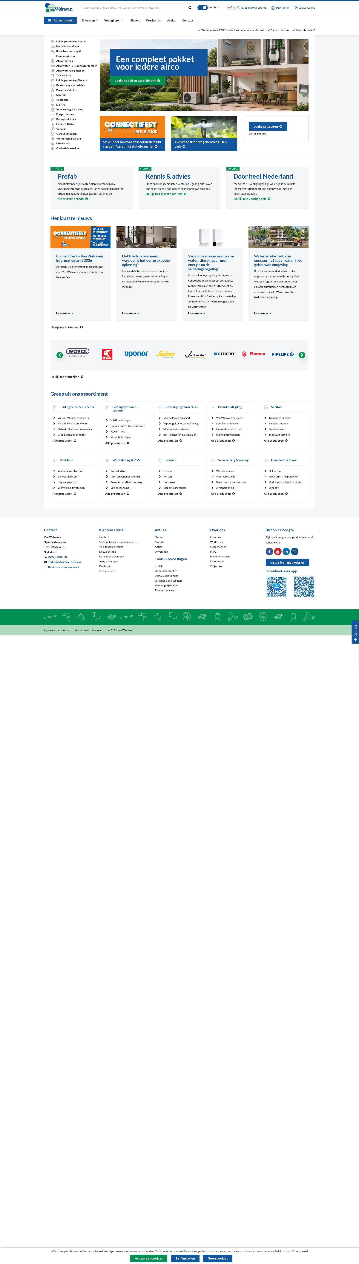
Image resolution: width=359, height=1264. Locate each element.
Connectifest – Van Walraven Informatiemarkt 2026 (79, 258)
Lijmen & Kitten (65, 124)
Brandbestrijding (66, 90)
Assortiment (63, 20)
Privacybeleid (81, 630)
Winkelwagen (306, 7)
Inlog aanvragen (108, 561)
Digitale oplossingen (167, 575)
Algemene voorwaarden (57, 630)
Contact (187, 20)
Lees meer (63, 313)
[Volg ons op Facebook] (269, 551)
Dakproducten (65, 114)
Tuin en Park (63, 75)
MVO (213, 551)
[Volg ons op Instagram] (294, 551)
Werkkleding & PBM (68, 138)
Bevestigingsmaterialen (70, 85)
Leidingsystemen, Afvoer (71, 41)
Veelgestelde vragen (111, 546)
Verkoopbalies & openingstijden (117, 541)
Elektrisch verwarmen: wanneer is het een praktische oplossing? (146, 260)
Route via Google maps (62, 566)
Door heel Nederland (263, 176)
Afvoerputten (64, 60)
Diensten (88, 20)
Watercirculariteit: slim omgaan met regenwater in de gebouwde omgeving (278, 260)
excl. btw (213, 7)
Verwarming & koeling (233, 460)
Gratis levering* (305, 30)
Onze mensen (218, 546)
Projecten (216, 566)
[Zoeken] (190, 7)
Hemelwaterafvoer (67, 46)
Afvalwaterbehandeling (70, 70)
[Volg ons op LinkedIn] (286, 551)
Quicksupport (107, 571)
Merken (96, 630)
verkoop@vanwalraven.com (65, 561)
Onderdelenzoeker (67, 148)
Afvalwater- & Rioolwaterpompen (76, 65)
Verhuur (61, 128)
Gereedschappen (66, 133)
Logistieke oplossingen (168, 580)
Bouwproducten (66, 119)
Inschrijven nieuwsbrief (287, 562)
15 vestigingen (280, 30)
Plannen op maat (164, 590)
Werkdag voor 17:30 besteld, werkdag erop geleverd (232, 30)
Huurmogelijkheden (166, 585)
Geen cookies (218, 1258)
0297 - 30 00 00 (57, 557)
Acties (171, 20)
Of (257, 133)
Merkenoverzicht (220, 556)
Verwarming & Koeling (69, 109)
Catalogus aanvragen (111, 556)
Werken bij (153, 20)
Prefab (67, 176)
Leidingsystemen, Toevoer (72, 80)
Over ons (215, 537)
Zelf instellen (185, 1258)
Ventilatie (62, 99)
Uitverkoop (63, 143)
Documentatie (107, 551)
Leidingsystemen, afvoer (77, 407)
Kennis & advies (168, 176)
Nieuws (135, 20)
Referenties (217, 561)
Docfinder (105, 566)
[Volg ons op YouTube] (277, 551)
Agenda (159, 541)
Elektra (60, 104)
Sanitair (61, 94)
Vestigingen (112, 20)
